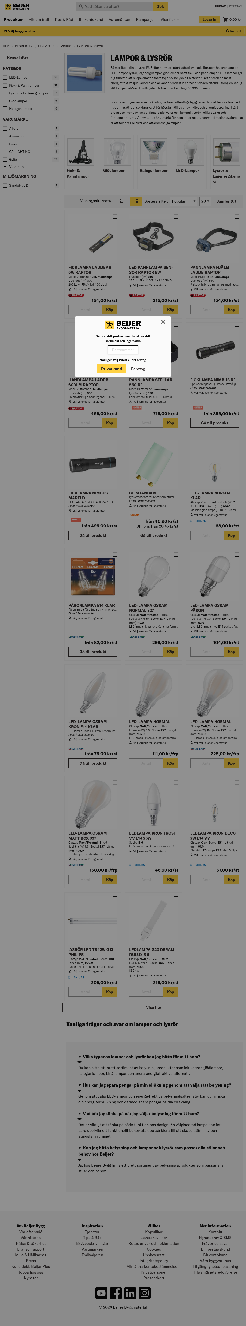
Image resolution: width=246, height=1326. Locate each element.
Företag (138, 368)
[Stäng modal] (163, 322)
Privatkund (111, 368)
